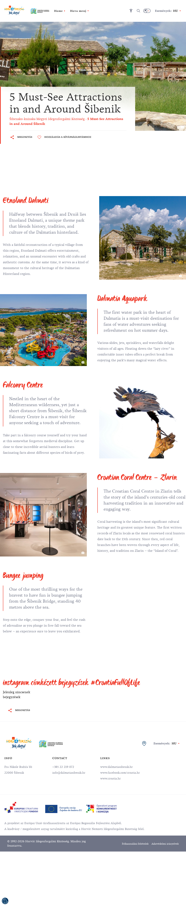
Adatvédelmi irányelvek (165, 843)
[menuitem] (21, 807)
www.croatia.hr (110, 778)
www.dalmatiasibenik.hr (116, 767)
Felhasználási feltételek (135, 843)
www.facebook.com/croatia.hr (120, 773)
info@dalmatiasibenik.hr (68, 773)
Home (58, 11)
